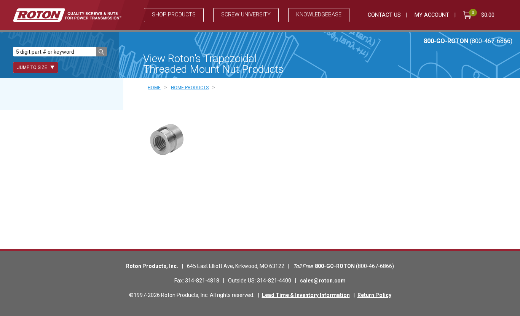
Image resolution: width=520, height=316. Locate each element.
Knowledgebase (318, 14)
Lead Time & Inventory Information (306, 295)
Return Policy (374, 295)
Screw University (246, 14)
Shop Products (174, 14)
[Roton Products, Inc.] (67, 15)
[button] (101, 51)
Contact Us (384, 15)
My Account (432, 15)
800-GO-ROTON (468, 41)
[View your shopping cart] (468, 15)
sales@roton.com (323, 281)
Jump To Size (32, 67)
